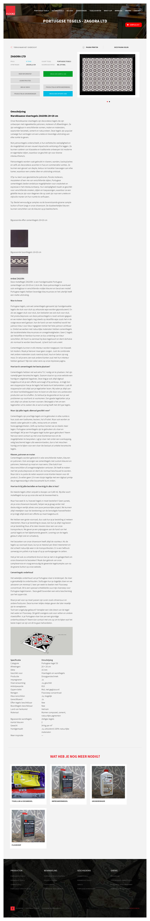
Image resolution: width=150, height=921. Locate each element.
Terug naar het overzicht (25, 47)
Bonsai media (134, 908)
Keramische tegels (17, 880)
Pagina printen (92, 47)
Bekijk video (25, 87)
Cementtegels (16, 884)
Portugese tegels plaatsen (54, 876)
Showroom (115, 876)
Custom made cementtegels (121, 880)
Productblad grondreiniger (25, 94)
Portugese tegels (41, 11)
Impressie (118, 11)
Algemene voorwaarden (51, 908)
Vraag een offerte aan (58, 94)
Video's (80, 884)
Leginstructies (25, 81)
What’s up (108, 11)
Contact (137, 11)
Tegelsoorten (95, 11)
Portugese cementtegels (20, 889)
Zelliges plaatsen (50, 880)
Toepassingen (49, 884)
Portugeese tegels (18, 876)
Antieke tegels (58, 11)
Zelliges (69, 11)
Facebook (19, 908)
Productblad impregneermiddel (58, 87)
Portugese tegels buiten (53, 889)
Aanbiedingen (81, 11)
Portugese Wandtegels (86, 889)
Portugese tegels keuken (120, 889)
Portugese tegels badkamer (121, 884)
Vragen (128, 11)
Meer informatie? (25, 74)
